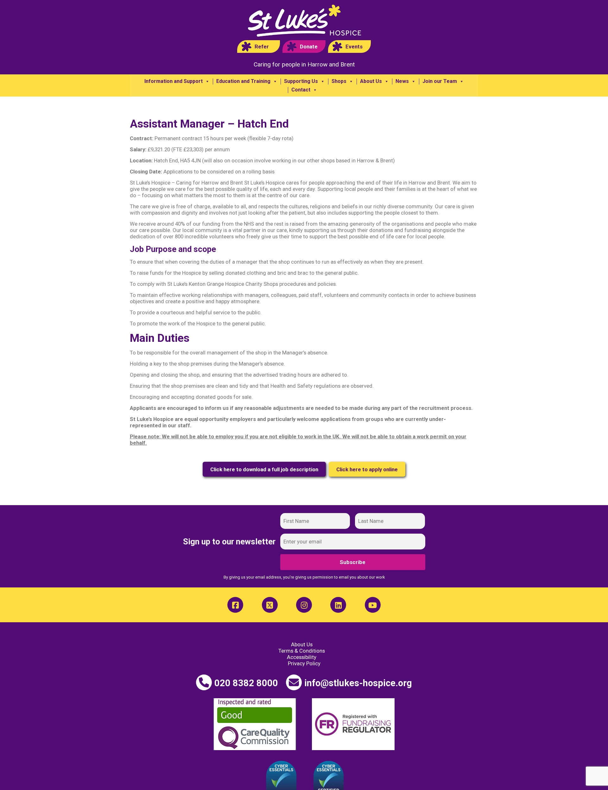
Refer (262, 46)
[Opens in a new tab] (270, 605)
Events (354, 46)
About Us (371, 81)
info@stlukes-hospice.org (358, 683)
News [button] (402, 81)
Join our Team (439, 81)
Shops (339, 81)
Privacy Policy (304, 663)
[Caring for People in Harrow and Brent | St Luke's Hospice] (304, 21)
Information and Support (173, 81)
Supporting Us (301, 81)
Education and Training (243, 81)
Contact (300, 90)
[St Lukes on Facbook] (235, 605)
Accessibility (301, 657)
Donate (309, 46)
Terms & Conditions (301, 651)
